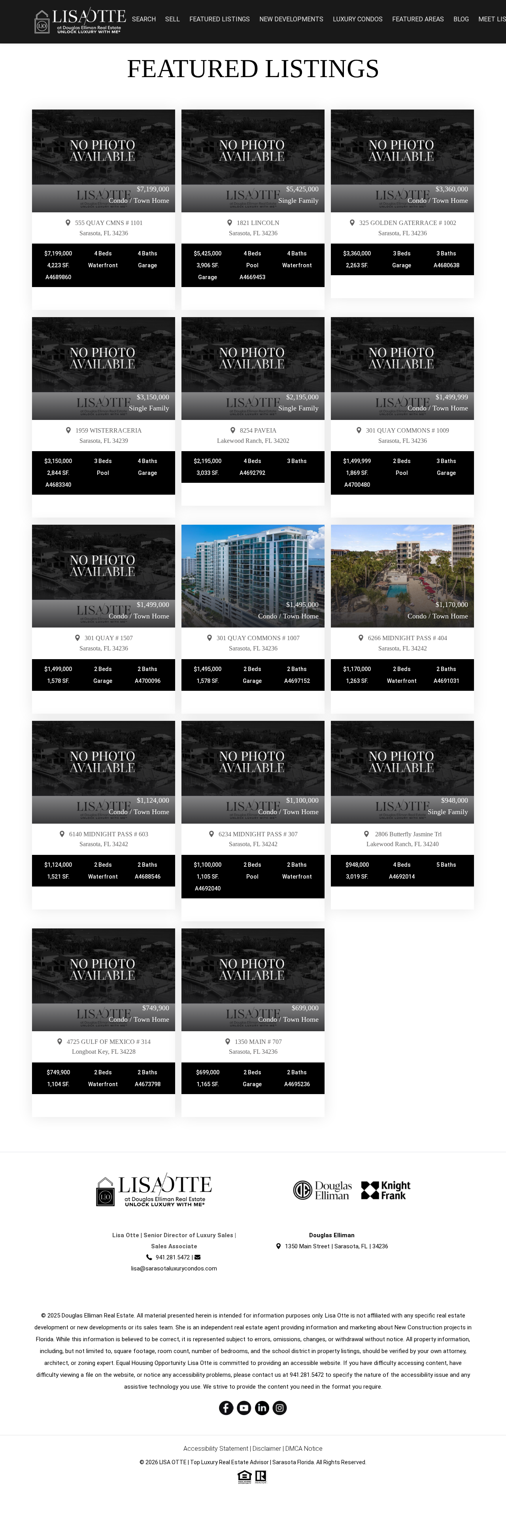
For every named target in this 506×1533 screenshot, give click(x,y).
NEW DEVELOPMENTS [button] (291, 19)
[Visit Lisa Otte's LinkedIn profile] (262, 1408)
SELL (172, 19)
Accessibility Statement (215, 1448)
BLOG (461, 19)
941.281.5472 (172, 1257)
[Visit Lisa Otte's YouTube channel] (244, 1408)
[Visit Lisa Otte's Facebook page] (226, 1408)
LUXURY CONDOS (358, 19)
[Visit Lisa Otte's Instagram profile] (279, 1408)
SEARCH (144, 19)
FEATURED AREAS (418, 19)
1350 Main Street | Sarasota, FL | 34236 (336, 1246)
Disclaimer (267, 1448)
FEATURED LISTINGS (219, 19)
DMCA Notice (304, 1448)
